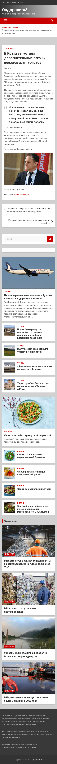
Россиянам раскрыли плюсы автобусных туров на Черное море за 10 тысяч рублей (29, 210)
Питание (8, 432)
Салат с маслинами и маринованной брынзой (31, 456)
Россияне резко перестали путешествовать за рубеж (29, 221)
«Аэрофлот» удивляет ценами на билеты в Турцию (34, 367)
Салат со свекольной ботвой (34, 489)
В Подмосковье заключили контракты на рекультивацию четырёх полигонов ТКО (27, 564)
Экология (10, 521)
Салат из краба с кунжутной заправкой (27, 435)
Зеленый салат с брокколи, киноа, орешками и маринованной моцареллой (33, 509)
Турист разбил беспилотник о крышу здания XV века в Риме (33, 386)
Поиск (50, 239)
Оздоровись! (14, 9)
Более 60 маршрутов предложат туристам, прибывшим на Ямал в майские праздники (30, 333)
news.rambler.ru (21, 194)
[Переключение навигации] (5, 21)
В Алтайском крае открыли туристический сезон (33, 350)
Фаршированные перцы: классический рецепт (31, 473)
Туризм (8, 49)
